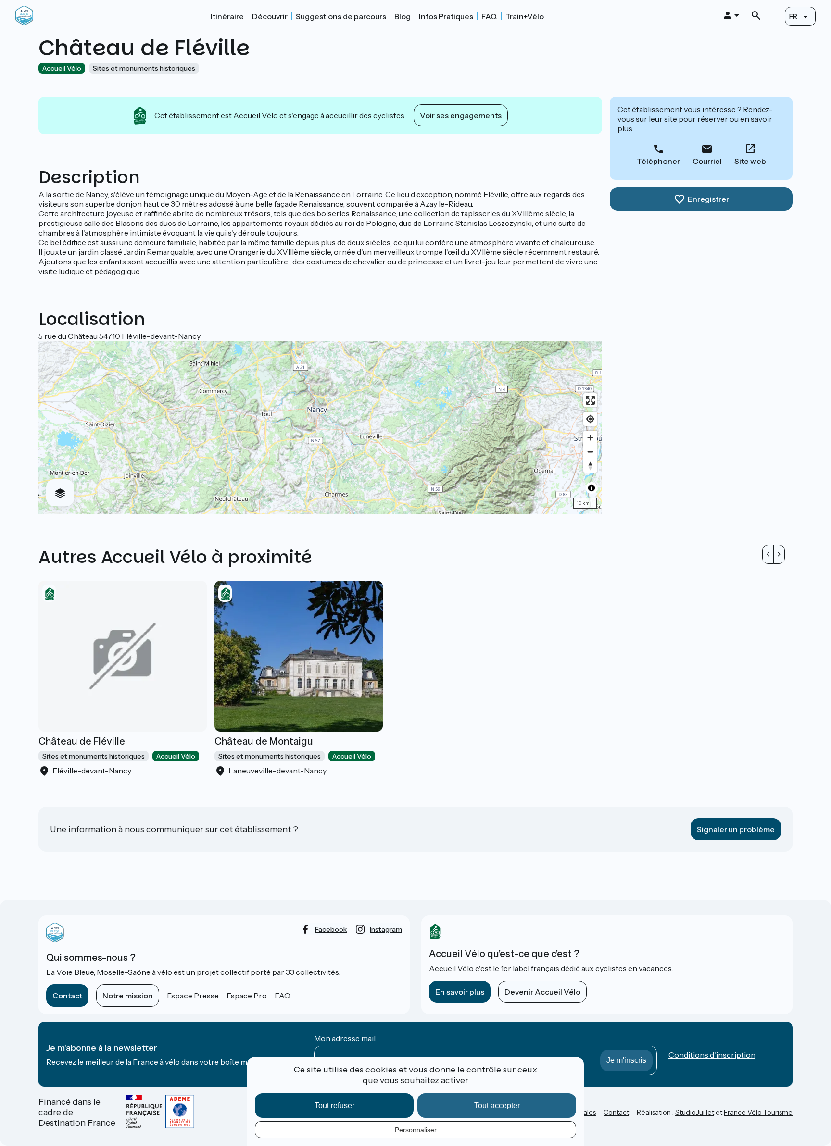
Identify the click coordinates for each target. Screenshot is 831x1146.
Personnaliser (416, 1130)
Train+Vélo (524, 16)
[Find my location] (590, 419)
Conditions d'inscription (711, 1054)
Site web (750, 161)
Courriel (707, 161)
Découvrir (270, 16)
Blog (402, 16)
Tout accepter (497, 1105)
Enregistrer (708, 199)
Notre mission (127, 995)
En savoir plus (459, 992)
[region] (320, 427)
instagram (386, 929)
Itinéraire (227, 16)
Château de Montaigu (263, 741)
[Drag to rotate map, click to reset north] (590, 466)
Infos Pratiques (446, 16)
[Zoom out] (590, 452)
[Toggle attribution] (591, 488)
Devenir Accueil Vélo (542, 992)
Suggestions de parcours (341, 16)
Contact (67, 995)
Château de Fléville (81, 741)
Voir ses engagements (461, 115)
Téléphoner (658, 161)
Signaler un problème (736, 829)
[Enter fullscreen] (590, 400)
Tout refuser (334, 1105)
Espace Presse (193, 995)
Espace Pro (247, 995)
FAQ (489, 16)
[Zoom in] (590, 438)
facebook (331, 929)
